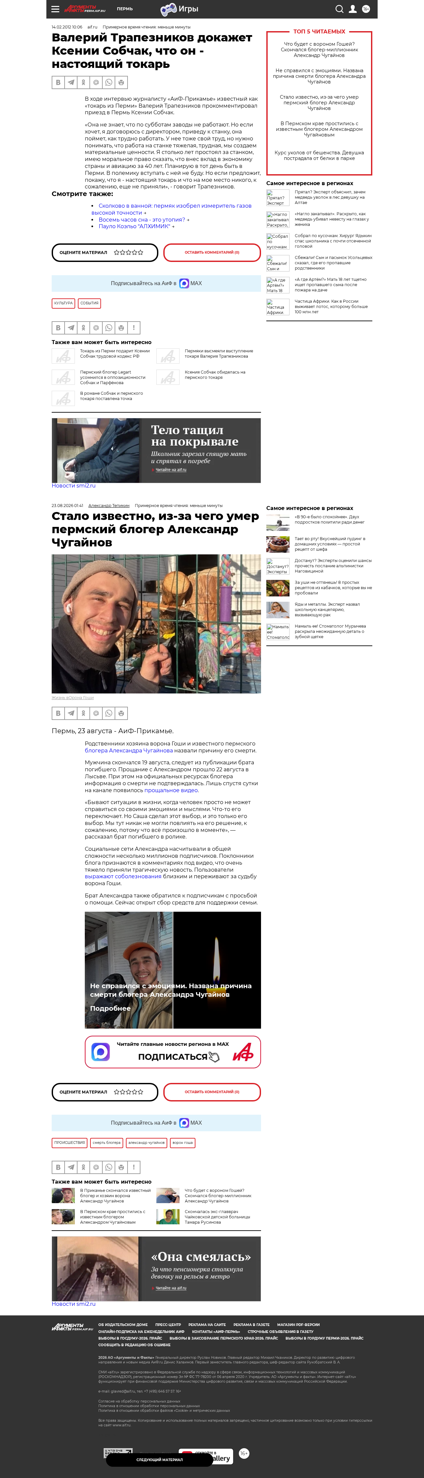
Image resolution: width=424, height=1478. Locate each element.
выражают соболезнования (123, 876)
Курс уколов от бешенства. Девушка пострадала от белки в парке (319, 155)
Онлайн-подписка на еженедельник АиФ (141, 1332)
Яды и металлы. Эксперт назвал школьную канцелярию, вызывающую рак (327, 609)
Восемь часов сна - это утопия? (142, 220)
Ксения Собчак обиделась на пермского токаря (215, 375)
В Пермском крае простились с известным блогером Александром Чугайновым (319, 129)
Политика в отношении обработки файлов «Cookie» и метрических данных (164, 1410)
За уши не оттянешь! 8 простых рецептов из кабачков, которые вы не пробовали (333, 587)
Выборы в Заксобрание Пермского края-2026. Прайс (224, 1338)
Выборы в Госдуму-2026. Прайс (130, 1338)
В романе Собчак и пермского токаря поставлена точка (111, 396)
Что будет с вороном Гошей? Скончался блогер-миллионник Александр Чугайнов (319, 49)
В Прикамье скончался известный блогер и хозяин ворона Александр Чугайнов (115, 1195)
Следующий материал (159, 1460)
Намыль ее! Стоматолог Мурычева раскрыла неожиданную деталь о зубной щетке (330, 631)
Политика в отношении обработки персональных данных (149, 1406)
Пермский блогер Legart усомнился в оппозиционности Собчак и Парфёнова (112, 377)
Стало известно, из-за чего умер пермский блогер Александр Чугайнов (319, 102)
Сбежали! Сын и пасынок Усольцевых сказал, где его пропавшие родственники (333, 263)
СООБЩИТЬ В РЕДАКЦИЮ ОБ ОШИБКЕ (134, 1345)
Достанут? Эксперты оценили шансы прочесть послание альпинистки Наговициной (333, 566)
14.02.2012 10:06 (67, 27)
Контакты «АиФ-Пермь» (216, 1332)
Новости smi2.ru (74, 486)
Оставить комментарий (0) (212, 252)
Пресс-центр (168, 1325)
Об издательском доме (123, 1325)
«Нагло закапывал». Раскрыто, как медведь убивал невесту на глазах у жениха (332, 219)
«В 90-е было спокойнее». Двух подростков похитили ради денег (330, 519)
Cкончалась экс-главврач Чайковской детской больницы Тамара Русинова (217, 1217)
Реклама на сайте (207, 1325)
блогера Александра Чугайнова (129, 750)
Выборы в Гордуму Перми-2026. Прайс (324, 1338)
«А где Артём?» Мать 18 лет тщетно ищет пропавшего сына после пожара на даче (331, 284)
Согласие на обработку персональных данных (139, 1401)
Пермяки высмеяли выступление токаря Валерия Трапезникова (219, 353)
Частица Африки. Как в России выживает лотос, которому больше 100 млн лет (331, 306)
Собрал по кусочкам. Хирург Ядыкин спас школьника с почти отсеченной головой (333, 241)
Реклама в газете (252, 1325)
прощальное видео (171, 790)
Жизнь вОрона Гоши (73, 697)
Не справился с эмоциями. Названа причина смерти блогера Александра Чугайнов (319, 76)
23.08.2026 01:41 (67, 505)
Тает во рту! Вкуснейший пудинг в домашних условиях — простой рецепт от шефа (330, 544)
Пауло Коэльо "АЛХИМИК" (134, 226)
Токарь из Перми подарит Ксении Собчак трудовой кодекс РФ (115, 353)
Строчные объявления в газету (280, 1332)
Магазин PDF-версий (298, 1325)
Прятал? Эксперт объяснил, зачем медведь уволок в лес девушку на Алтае (330, 197)
